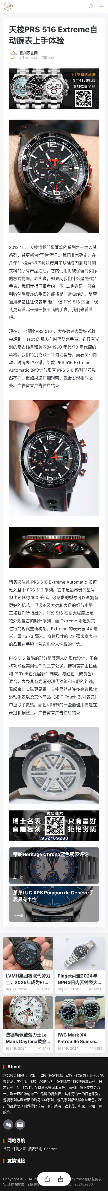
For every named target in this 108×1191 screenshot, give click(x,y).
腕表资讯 (35, 1149)
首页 (6, 1149)
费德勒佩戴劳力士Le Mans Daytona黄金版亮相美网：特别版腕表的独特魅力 (28, 1038)
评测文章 (19, 1149)
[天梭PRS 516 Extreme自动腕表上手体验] (54, 229)
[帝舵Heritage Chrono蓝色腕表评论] (54, 865)
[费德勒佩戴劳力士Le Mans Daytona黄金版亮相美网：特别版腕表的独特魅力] (28, 1012)
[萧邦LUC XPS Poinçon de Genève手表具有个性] (54, 904)
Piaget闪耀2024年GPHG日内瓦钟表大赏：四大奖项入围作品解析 (80, 979)
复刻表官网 (28, 53)
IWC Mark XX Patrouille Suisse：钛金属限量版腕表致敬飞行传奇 (80, 1038)
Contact (50, 1149)
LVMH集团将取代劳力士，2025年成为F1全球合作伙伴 (28, 979)
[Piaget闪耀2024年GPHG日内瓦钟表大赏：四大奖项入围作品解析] (80, 953)
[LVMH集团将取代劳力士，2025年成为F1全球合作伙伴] (28, 953)
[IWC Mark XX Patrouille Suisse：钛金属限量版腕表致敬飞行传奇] (80, 1012)
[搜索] (91, 6)
